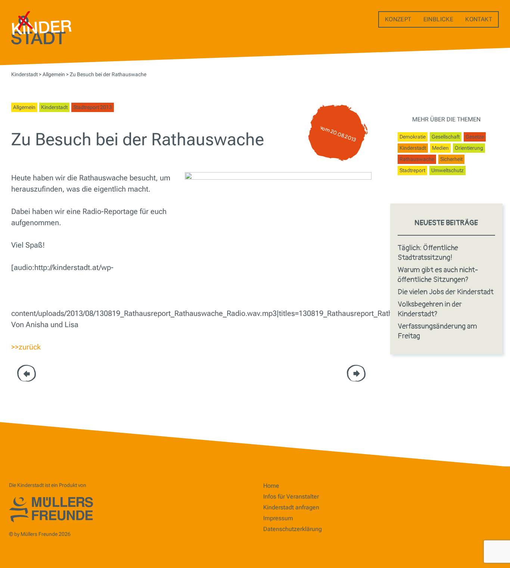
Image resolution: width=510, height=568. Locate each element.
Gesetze (475, 137)
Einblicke (438, 19)
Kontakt (478, 19)
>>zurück (26, 346)
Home (271, 485)
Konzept (398, 19)
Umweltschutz (447, 170)
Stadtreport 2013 (92, 107)
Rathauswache (416, 159)
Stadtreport (412, 170)
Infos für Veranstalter (291, 496)
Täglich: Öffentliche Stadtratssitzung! (428, 252)
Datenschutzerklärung (292, 529)
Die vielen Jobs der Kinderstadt (446, 292)
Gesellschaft (446, 137)
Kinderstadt (54, 107)
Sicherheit (451, 159)
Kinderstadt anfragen (291, 507)
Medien (440, 148)
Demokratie (412, 137)
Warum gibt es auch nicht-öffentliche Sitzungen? (438, 274)
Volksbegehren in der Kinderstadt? (430, 309)
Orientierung (469, 148)
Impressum (278, 518)
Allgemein (24, 107)
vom (338, 134)
